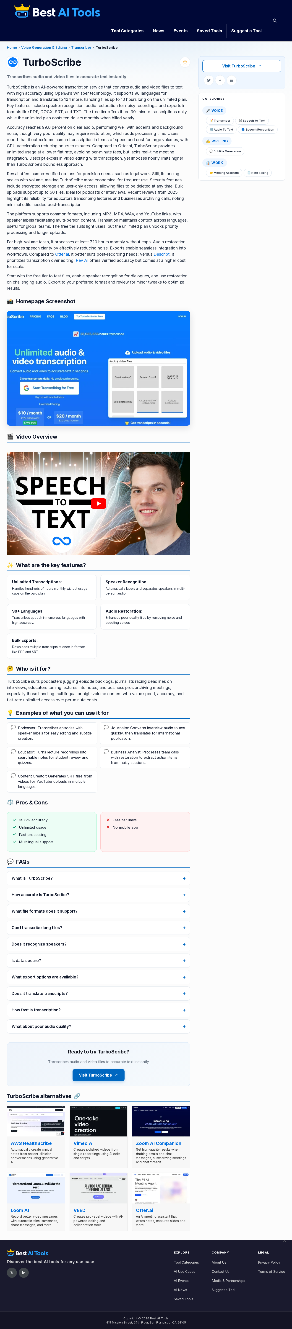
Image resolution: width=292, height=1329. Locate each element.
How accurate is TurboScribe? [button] (40, 894)
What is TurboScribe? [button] (32, 878)
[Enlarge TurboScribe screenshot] (98, 368)
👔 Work (214, 163)
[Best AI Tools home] (50, 1252)
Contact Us (220, 1271)
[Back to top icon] (287, 1243)
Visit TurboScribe (241, 66)
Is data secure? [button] (26, 960)
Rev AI (82, 260)
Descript (161, 254)
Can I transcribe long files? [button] (37, 927)
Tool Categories (186, 1262)
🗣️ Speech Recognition (257, 129)
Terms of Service (271, 1271)
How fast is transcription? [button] (36, 1010)
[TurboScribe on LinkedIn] (232, 80)
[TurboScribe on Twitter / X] (209, 80)
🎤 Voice (214, 110)
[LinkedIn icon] (24, 1273)
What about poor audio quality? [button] (41, 1026)
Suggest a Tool (223, 1290)
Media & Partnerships (228, 1280)
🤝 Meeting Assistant (224, 172)
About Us (219, 1262)
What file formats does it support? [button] (45, 911)
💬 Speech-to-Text (252, 120)
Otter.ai (62, 254)
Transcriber (81, 47)
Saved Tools (183, 1299)
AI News (180, 1290)
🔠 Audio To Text (221, 129)
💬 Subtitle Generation (225, 151)
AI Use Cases (184, 1271)
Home (12, 47)
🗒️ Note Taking (257, 172)
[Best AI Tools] (57, 10)
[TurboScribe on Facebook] (220, 80)
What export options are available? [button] (45, 977)
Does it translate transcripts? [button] (40, 993)
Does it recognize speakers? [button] (39, 944)
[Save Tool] (185, 62)
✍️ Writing (217, 141)
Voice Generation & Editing (44, 47)
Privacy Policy (269, 1262)
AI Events (181, 1280)
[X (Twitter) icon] (12, 1273)
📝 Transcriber (219, 120)
